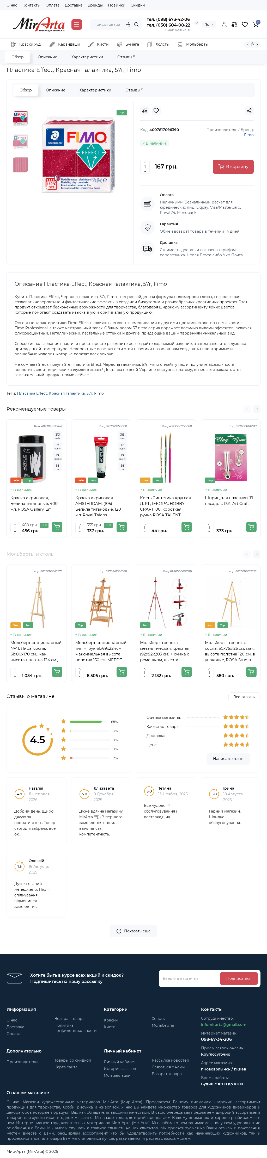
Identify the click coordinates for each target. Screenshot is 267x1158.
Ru (206, 24)
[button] (247, 409)
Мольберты (163, 1025)
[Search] (136, 24)
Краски (111, 1020)
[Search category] (128, 24)
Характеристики (87, 57)
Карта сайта (65, 1067)
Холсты (159, 1018)
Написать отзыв (228, 758)
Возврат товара (69, 1018)
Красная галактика (67, 393)
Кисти (110, 1027)
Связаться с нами (168, 1067)
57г (89, 393)
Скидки (138, 5)
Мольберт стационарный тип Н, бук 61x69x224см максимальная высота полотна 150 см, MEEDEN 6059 (100, 651)
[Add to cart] (57, 527)
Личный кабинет (120, 1062)
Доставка (73, 5)
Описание (47, 57)
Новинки (116, 5)
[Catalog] (76, 24)
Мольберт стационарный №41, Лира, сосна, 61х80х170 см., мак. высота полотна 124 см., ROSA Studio (36, 651)
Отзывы (126, 56)
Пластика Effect (32, 393)
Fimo (99, 393)
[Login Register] (224, 24)
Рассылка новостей (170, 1060)
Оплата (52, 5)
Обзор (17, 57)
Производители (22, 1062)
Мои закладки (117, 1075)
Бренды (95, 5)
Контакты (31, 5)
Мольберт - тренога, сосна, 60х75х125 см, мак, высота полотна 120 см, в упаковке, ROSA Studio (230, 651)
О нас (12, 5)
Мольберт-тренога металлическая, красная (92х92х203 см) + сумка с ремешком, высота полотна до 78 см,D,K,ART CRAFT (164, 651)
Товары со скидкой (72, 1060)
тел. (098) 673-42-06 (168, 19)
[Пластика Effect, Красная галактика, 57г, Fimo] (78, 154)
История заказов (120, 1068)
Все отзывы (244, 697)
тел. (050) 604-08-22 (168, 25)
